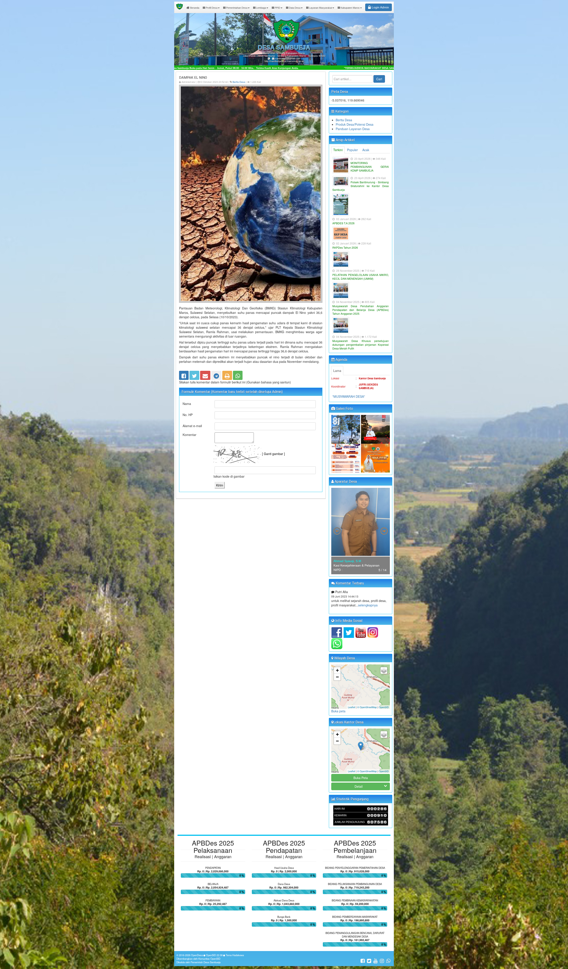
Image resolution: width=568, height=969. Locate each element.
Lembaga (260, 7)
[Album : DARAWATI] (375, 457)
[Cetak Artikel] (227, 374)
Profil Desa (211, 7)
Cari (379, 79)
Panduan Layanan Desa (353, 129)
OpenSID (384, 707)
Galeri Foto (344, 408)
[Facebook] (184, 374)
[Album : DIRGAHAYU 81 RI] (346, 429)
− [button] (337, 677)
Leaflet (351, 707)
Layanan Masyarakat (320, 7)
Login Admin (380, 7)
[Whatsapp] (238, 374)
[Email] (205, 374)
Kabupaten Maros (350, 7)
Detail (359, 786)
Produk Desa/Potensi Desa (354, 124)
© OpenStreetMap (367, 707)
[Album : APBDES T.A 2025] (346, 457)
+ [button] (337, 670)
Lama (337, 370)
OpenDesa (197, 955)
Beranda (194, 7)
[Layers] (384, 670)
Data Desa (294, 7)
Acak (365, 150)
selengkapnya (361, 608)
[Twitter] (194, 374)
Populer (352, 150)
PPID (277, 7)
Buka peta (338, 711)
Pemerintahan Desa (236, 7)
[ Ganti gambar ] (273, 453)
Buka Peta (360, 778)
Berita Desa (239, 82)
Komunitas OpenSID (209, 958)
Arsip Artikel (345, 140)
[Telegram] (216, 374)
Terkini (338, 150)
